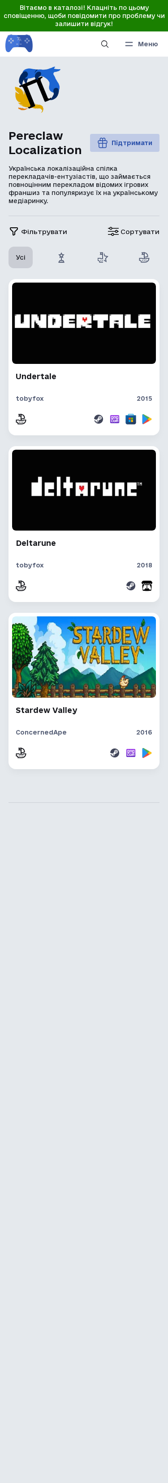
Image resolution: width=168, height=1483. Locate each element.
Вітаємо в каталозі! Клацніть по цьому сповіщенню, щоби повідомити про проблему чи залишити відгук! (84, 15)
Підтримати (132, 142)
